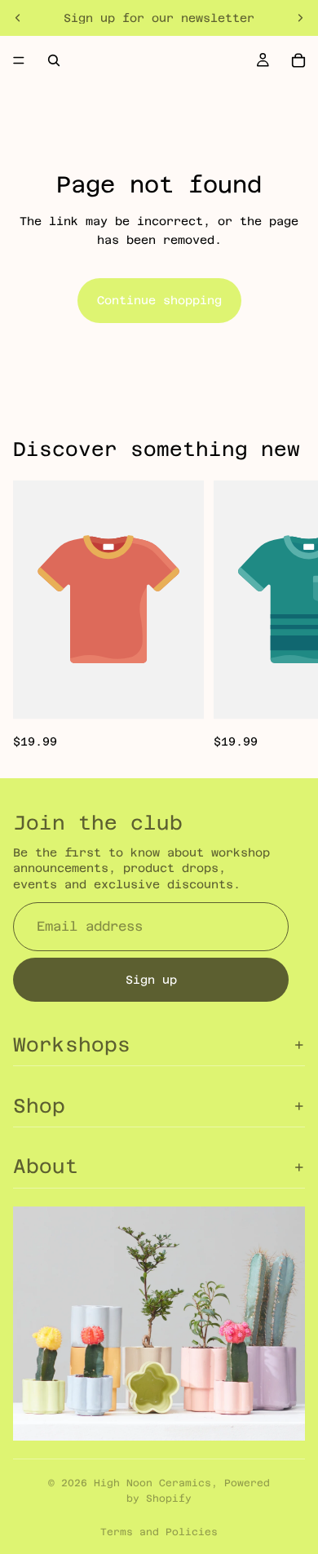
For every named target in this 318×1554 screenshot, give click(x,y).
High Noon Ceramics (152, 1483)
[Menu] (19, 60)
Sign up (151, 979)
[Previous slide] (18, 18)
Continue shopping (159, 300)
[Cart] (298, 60)
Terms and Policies (159, 1532)
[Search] (54, 60)
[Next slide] (300, 18)
